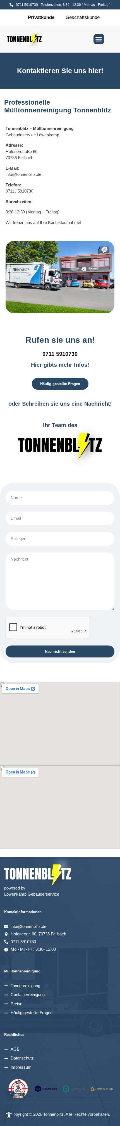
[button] (98, 39)
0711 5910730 (60, 354)
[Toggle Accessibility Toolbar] (9, 1115)
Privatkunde (41, 17)
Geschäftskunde (83, 17)
